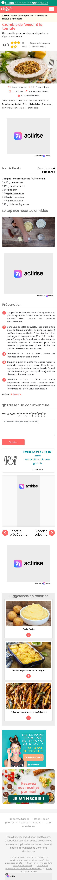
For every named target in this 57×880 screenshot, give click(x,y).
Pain (4, 108)
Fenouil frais (32, 108)
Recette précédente (18, 532)
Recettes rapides (10, 104)
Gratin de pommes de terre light (28, 670)
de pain (13, 189)
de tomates (17, 182)
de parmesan (16, 193)
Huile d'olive (35, 104)
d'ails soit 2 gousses (19, 204)
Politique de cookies (22, 865)
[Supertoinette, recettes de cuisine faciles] (6, 9)
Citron (25, 104)
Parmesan (12, 108)
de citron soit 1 (17, 186)
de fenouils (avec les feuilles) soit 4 (26, 178)
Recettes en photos (22, 15)
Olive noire (46, 104)
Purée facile (28, 629)
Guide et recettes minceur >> (26, 3)
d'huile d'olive (16, 200)
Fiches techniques (29, 822)
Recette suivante (41, 532)
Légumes (28, 100)
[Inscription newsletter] (28, 786)
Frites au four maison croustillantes (28, 712)
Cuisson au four (15, 100)
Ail (20, 104)
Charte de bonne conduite (39, 863)
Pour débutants (40, 100)
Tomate (22, 108)
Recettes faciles (19, 819)
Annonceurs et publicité (21, 857)
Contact (41, 857)
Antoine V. (16, 394)
